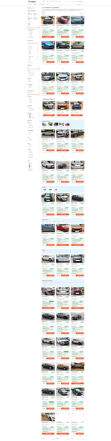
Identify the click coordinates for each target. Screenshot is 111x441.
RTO (28, 137)
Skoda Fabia (73, 9)
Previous (41, 20)
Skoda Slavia (45, 50)
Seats (29, 143)
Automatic (30, 86)
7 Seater (30, 146)
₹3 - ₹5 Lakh (30, 33)
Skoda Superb (75, 25)
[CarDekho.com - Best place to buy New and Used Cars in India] (32, 1)
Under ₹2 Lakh (31, 30)
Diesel (30, 81)
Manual (30, 87)
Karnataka (30, 138)
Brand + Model (30, 40)
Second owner (31, 108)
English (72, 1)
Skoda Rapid (72, 10)
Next (54, 20)
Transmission (30, 84)
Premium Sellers (30, 130)
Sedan (32, 114)
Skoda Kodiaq (45, 25)
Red (30, 165)
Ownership (29, 105)
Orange (31, 169)
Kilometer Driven (30, 90)
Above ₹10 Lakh (31, 37)
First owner (30, 107)
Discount (29, 149)
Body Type (29, 113)
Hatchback (32, 117)
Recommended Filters (31, 10)
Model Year (30, 65)
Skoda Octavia (45, 385)
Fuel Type (29, 78)
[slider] (28, 27)
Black (31, 166)
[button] (48, 32)
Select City (80, 4)
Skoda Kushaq (60, 10)
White (31, 162)
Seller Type (29, 120)
